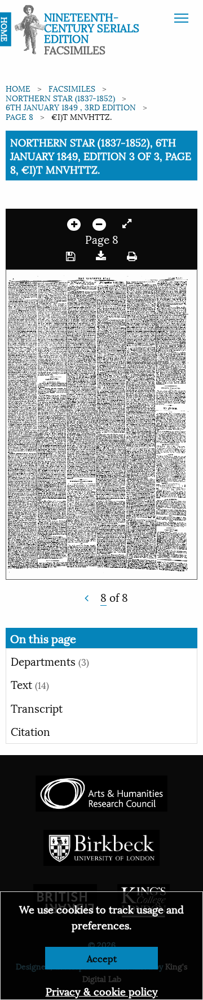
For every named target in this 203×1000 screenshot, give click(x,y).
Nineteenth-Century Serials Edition (91, 27)
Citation (30, 730)
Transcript (37, 707)
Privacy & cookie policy (102, 990)
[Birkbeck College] (101, 846)
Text (30, 683)
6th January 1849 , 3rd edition (71, 107)
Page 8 (19, 116)
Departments (50, 660)
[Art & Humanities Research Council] (101, 792)
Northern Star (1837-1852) (60, 98)
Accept (102, 958)
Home (18, 88)
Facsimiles (71, 88)
